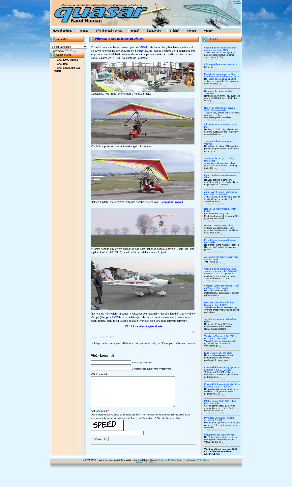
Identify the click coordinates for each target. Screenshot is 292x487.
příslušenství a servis (109, 30)
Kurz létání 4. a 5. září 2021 (218, 353)
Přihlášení (152, 462)
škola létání (154, 30)
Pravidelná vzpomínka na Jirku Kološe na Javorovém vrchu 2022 (221, 75)
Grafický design (175, 460)
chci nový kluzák (67, 59)
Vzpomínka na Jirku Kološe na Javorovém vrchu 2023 (220, 48)
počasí (135, 30)
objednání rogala (172, 201)
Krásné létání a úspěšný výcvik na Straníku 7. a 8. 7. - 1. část (222, 385)
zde (217, 454)
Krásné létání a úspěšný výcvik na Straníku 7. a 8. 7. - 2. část (222, 368)
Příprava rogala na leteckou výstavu (119, 38)
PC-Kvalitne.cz (203, 460)
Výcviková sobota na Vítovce (219, 435)
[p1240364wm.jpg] (143, 309)
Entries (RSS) (141, 462)
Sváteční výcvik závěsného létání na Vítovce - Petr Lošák (221, 287)
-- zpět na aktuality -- (148, 343)
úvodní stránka (62, 30)
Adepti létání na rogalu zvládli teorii (114, 343)
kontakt (191, 30)
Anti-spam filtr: (99, 411)
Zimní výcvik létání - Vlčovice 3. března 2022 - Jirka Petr (220, 193)
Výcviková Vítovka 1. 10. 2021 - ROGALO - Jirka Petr (220, 337)
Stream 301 (142, 50)
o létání (174, 30)
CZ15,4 (142, 47)
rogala (84, 30)
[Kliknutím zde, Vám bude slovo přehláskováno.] (107, 421)
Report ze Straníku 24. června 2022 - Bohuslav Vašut (219, 109)
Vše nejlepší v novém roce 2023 (220, 64)
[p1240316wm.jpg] (143, 199)
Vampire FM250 (110, 317)
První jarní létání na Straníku (178, 343)
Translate (74, 51)
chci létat (62, 63)
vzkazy (208, 30)
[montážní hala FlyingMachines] (143, 91)
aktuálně (214, 39)
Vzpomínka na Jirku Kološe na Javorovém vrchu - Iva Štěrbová (220, 270)
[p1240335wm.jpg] (143, 143)
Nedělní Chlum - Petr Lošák (218, 225)
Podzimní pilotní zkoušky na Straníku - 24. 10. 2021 (219, 303)
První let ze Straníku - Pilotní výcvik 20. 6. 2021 (219, 419)
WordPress (163, 460)
